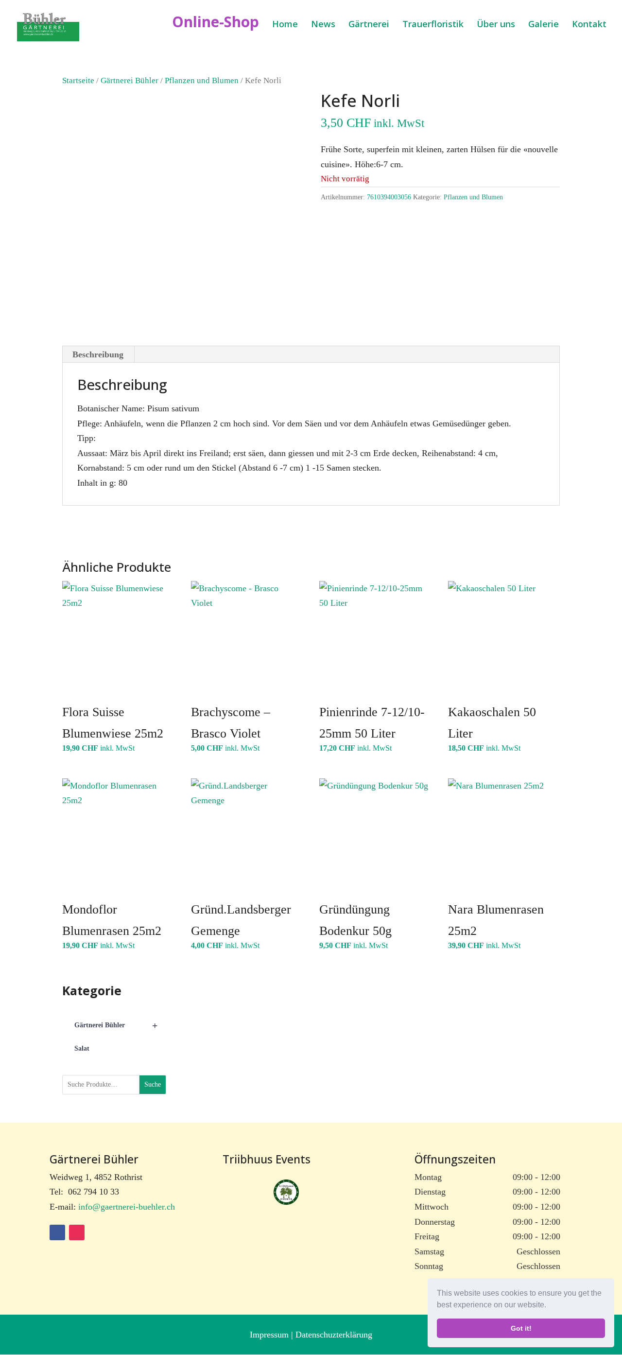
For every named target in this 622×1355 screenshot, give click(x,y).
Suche (152, 1084)
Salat (81, 1048)
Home (285, 25)
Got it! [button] (521, 1328)
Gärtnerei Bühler (129, 80)
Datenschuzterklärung (333, 1334)
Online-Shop (215, 25)
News (323, 25)
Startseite (78, 80)
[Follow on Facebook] (57, 1232)
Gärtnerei (368, 25)
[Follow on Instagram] (77, 1232)
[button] (549, 1305)
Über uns (496, 25)
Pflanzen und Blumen (202, 80)
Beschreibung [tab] (97, 354)
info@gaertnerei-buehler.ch (126, 1207)
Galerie (543, 25)
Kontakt (589, 25)
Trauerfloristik (433, 25)
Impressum (270, 1334)
